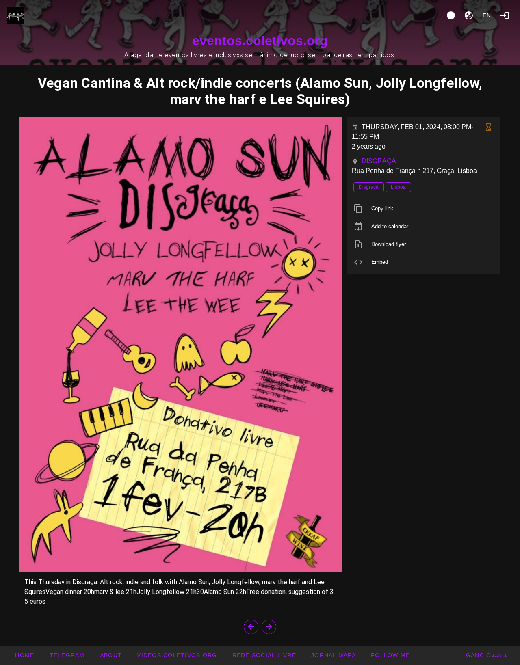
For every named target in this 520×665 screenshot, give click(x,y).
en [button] (487, 15)
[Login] (505, 15)
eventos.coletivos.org (260, 40)
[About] (451, 15)
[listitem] (423, 209)
